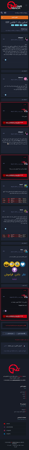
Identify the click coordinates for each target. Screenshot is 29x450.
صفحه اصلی (22, 392)
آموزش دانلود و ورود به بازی (19, 411)
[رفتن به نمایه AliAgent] (25, 38)
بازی (24, 398)
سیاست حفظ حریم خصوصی (18, 445)
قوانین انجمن (14, 17)
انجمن (23, 394)
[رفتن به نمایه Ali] (25, 110)
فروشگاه (23, 409)
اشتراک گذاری (21, 333)
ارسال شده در (17, 40)
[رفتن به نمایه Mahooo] (25, 78)
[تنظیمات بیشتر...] (3, 39)
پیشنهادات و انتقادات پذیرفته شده (13, 30)
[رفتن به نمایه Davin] (25, 211)
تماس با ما (9, 445)
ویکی (24, 396)
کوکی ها (15, 447)
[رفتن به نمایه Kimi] (25, 251)
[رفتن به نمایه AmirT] (25, 185)
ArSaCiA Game (15, 442)
